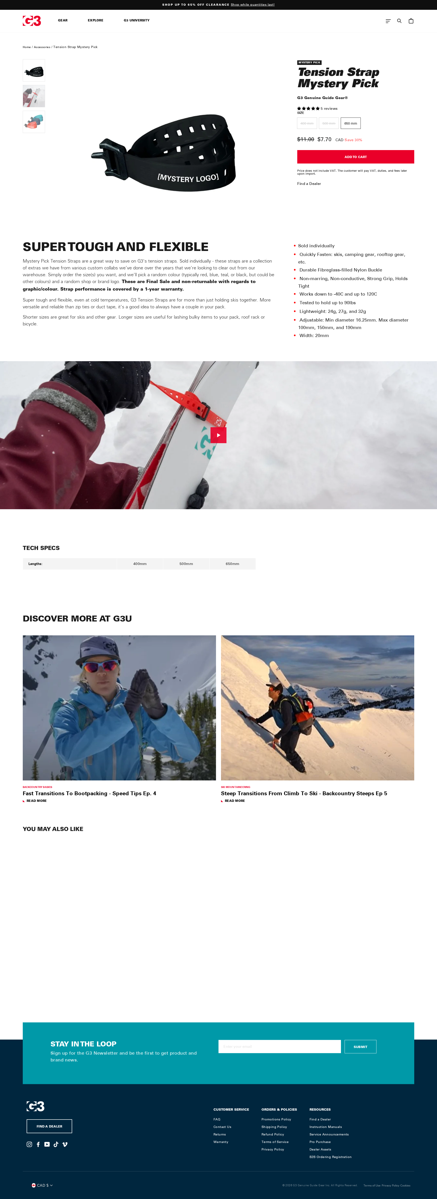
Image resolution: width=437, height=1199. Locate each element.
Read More (37, 801)
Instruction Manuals (326, 1127)
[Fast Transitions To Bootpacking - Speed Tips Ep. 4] (119, 707)
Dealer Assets (320, 1149)
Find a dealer (49, 1126)
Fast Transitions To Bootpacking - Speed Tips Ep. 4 (89, 793)
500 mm (329, 123)
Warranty (220, 1142)
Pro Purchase (320, 1142)
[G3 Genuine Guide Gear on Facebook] (38, 1144)
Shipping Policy (274, 1127)
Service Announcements (329, 1134)
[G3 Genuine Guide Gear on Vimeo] (65, 1144)
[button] (308, 108)
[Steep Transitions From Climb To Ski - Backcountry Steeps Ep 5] (317, 707)
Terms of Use (372, 1185)
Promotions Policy (276, 1119)
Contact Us (222, 1127)
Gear (62, 20)
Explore (95, 20)
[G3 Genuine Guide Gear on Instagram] (29, 1144)
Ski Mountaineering (236, 786)
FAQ (216, 1119)
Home (27, 47)
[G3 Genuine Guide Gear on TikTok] (56, 1144)
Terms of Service (275, 1142)
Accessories (42, 47)
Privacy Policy (273, 1149)
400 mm (307, 123)
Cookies (405, 1185)
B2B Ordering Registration (331, 1157)
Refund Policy (273, 1134)
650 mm (350, 123)
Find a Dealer (309, 184)
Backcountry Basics (37, 786)
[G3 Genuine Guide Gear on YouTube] (47, 1144)
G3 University (137, 20)
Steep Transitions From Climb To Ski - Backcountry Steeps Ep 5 (304, 793)
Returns (219, 1134)
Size (300, 112)
